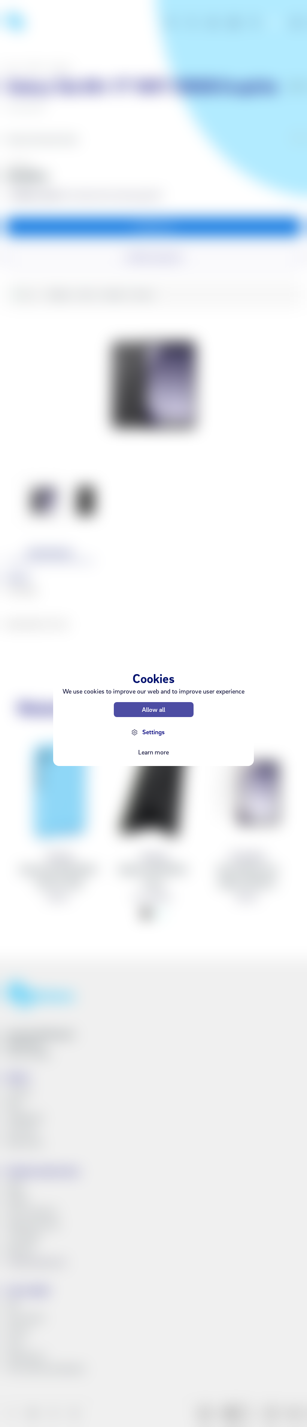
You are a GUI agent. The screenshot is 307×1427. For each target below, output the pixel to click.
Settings (153, 732)
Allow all (153, 709)
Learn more (153, 752)
